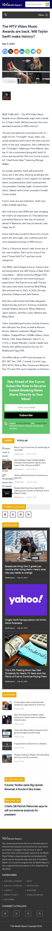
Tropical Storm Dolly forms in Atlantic (30, 744)
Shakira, (14, 309)
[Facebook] (5, 51)
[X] (10, 51)
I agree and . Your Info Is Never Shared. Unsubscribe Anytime (28, 426)
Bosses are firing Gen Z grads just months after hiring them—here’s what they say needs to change (25, 569)
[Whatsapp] (27, 51)
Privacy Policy (41, 423)
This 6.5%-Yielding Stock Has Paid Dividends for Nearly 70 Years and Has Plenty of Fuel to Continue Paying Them (26, 673)
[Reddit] (16, 51)
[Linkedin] (21, 51)
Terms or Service (23, 423)
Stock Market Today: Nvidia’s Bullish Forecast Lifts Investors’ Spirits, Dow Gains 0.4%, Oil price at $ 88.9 (30, 462)
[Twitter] (13, 514)
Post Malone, (37, 148)
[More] (38, 51)
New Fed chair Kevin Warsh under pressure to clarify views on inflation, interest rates (30, 717)
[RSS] (28, 514)
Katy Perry (7, 301)
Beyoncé (18, 219)
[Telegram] (33, 51)
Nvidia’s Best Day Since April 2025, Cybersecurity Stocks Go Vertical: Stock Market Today (31, 490)
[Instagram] (21, 514)
